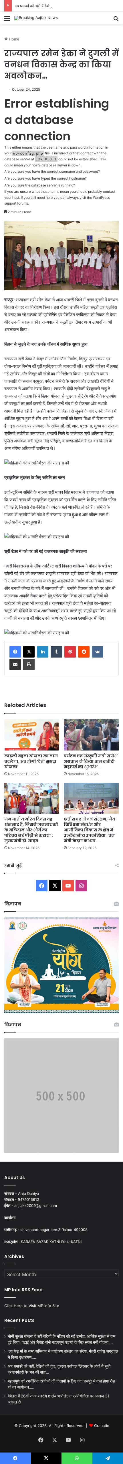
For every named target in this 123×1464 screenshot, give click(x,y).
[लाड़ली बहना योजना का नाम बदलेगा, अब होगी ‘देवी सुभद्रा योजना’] (31, 734)
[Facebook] (15, 652)
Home (13, 39)
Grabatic (101, 1425)
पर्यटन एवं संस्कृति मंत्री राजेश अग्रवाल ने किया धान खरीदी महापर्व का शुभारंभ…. (91, 761)
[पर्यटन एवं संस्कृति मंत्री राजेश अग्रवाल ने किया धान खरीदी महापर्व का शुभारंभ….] (91, 734)
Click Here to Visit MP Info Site (31, 1305)
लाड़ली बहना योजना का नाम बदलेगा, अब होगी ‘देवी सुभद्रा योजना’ (31, 761)
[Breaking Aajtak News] (36, 18)
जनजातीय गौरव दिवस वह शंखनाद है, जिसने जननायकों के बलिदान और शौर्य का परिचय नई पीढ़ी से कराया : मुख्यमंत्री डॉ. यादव (31, 830)
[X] (29, 652)
